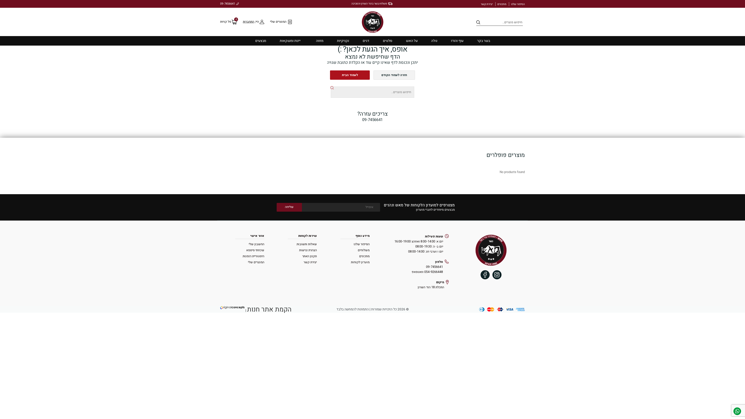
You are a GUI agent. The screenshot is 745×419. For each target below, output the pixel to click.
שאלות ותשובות (307, 244)
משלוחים (364, 250)
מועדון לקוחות (360, 262)
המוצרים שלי (278, 21)
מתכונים (501, 4)
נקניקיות (343, 40)
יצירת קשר (487, 4)
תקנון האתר (309, 256)
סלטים (387, 40)
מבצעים (260, 40)
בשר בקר (483, 40)
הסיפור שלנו (518, 4)
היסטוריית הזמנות (253, 256)
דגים (366, 40)
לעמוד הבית (350, 75)
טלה (434, 40)
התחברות (248, 21)
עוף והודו (457, 40)
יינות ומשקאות (290, 40)
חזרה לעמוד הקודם (394, 75)
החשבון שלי (256, 244)
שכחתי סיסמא (255, 250)
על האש (412, 40)
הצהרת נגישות (308, 250)
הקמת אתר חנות (269, 309)
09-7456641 (227, 4)
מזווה (319, 40)
